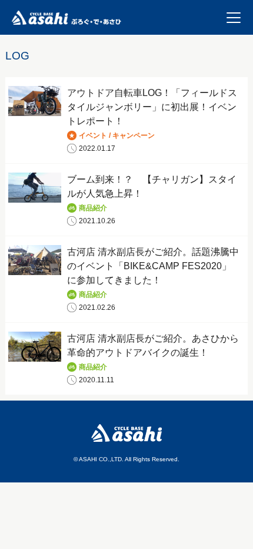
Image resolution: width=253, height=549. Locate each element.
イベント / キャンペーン (117, 135)
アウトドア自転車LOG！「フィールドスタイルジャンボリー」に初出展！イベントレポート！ (152, 107)
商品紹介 (93, 208)
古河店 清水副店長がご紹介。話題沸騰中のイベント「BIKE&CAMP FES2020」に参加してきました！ (153, 266)
